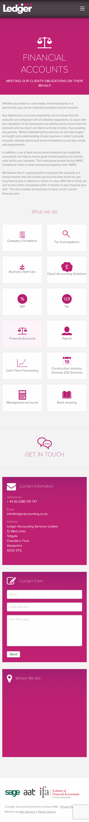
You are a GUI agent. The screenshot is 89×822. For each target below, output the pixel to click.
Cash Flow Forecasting (22, 370)
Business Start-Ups (22, 272)
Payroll (66, 338)
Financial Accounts (22, 338)
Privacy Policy (68, 806)
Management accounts (22, 402)
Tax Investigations (66, 242)
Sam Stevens (27, 811)
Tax (66, 306)
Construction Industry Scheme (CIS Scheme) (67, 371)
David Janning (47, 811)
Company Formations (22, 241)
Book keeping (67, 402)
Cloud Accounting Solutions (66, 274)
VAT (22, 306)
